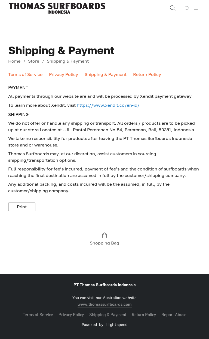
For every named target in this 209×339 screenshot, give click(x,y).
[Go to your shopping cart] (188, 8)
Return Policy (147, 74)
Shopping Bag (104, 243)
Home (14, 61)
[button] (57, 8)
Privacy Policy (63, 74)
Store (33, 61)
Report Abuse (173, 315)
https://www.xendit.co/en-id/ (108, 105)
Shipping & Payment (68, 61)
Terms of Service (25, 74)
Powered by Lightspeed (104, 324)
